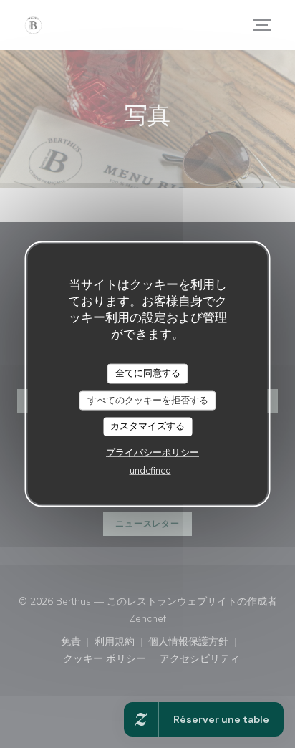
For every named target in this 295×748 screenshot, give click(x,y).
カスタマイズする (147, 426)
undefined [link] (150, 470)
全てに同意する (147, 373)
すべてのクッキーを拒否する (147, 399)
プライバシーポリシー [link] (152, 452)
